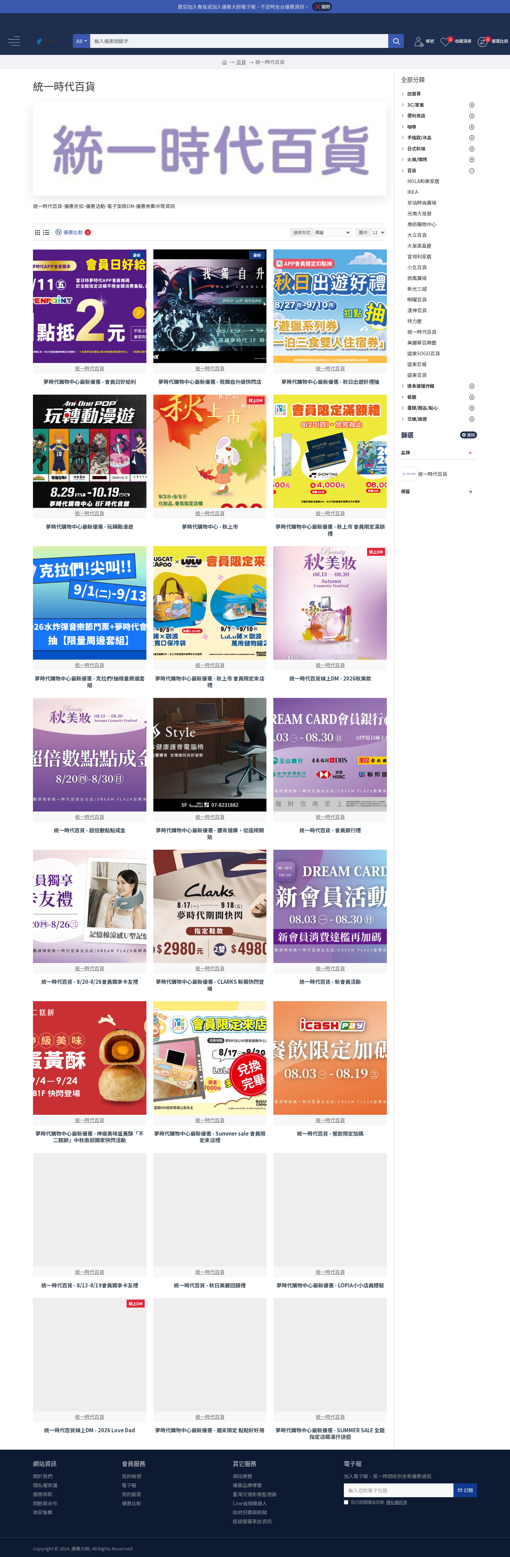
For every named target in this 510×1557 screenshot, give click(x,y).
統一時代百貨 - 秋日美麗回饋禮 (210, 1285)
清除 (471, 435)
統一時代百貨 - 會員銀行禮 (330, 830)
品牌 (405, 452)
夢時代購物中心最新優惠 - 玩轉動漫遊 (89, 526)
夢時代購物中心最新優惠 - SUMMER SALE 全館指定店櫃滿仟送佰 (330, 1433)
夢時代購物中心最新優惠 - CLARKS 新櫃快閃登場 (210, 985)
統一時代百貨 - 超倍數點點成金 (90, 830)
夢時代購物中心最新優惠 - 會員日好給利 (89, 381)
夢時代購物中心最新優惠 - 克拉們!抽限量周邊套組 (90, 682)
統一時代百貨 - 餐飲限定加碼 (330, 1133)
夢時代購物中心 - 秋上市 (210, 526)
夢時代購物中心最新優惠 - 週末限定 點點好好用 (209, 1430)
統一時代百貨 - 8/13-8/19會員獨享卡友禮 (89, 1285)
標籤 (405, 491)
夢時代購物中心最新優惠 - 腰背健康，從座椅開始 (210, 833)
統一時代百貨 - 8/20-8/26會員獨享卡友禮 (89, 981)
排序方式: (302, 232)
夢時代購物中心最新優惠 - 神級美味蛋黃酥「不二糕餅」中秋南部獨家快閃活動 (89, 1137)
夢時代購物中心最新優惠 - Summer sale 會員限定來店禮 (209, 1137)
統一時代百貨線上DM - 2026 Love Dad (89, 1430)
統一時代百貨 (89, 368)
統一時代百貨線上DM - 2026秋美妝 (330, 678)
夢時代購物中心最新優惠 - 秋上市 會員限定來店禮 (209, 682)
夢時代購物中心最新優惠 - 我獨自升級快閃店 (209, 381)
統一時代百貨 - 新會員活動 (330, 981)
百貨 (241, 61)
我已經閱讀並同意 (379, 1502)
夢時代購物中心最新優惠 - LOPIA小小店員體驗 (330, 1285)
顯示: (363, 232)
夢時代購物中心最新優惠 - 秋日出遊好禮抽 (330, 381)
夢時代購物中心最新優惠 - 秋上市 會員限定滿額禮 (330, 530)
